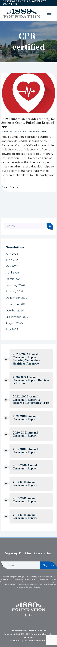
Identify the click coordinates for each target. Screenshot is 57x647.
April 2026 (12, 272)
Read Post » (9, 187)
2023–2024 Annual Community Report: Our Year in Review (31, 380)
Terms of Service (36, 631)
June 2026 (12, 260)
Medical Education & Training (32, 131)
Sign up (48, 565)
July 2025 (12, 329)
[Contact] (30, 615)
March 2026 (13, 278)
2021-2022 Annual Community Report (25, 417)
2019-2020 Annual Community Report (25, 450)
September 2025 (17, 316)
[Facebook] (26, 615)
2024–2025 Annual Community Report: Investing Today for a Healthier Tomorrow (27, 359)
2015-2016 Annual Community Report (25, 516)
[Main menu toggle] (49, 13)
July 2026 (12, 253)
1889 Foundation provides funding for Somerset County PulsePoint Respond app (28, 122)
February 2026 (15, 285)
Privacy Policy (18, 631)
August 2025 (14, 323)
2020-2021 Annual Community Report (25, 434)
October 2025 (15, 310)
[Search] (50, 226)
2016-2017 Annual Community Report (25, 499)
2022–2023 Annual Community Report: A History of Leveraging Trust (31, 400)
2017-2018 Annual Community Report (25, 483)
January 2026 (14, 291)
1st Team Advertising (35, 640)
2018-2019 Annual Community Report (25, 467)
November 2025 (16, 304)
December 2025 (16, 297)
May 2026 (12, 266)
